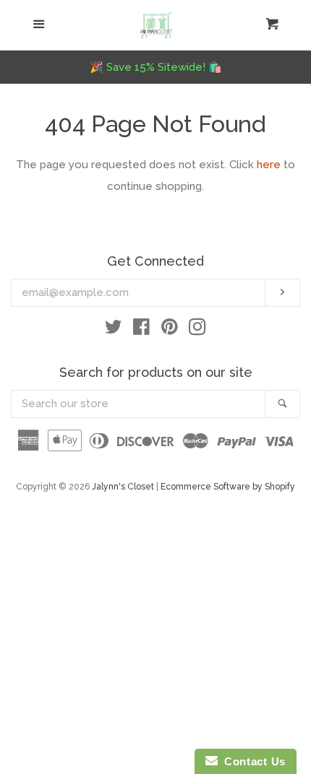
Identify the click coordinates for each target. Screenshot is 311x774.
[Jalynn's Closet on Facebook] (141, 329)
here (269, 164)
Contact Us (252, 761)
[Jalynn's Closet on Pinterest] (170, 329)
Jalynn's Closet (123, 487)
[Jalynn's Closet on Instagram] (197, 329)
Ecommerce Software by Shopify (228, 487)
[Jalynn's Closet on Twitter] (113, 329)
